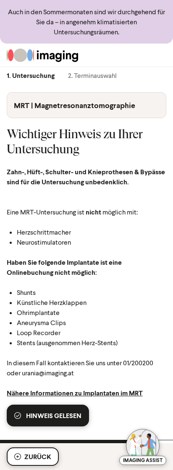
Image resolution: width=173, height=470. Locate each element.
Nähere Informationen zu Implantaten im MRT (75, 393)
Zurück (37, 456)
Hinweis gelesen (53, 415)
